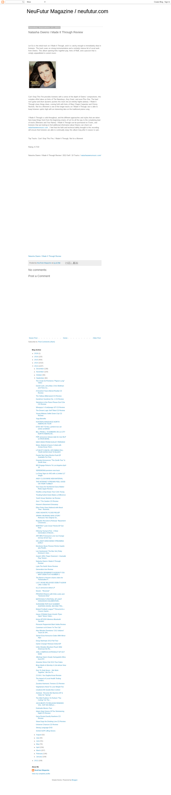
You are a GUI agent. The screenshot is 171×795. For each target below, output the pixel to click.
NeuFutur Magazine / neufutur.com (67, 11)
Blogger (74, 780)
